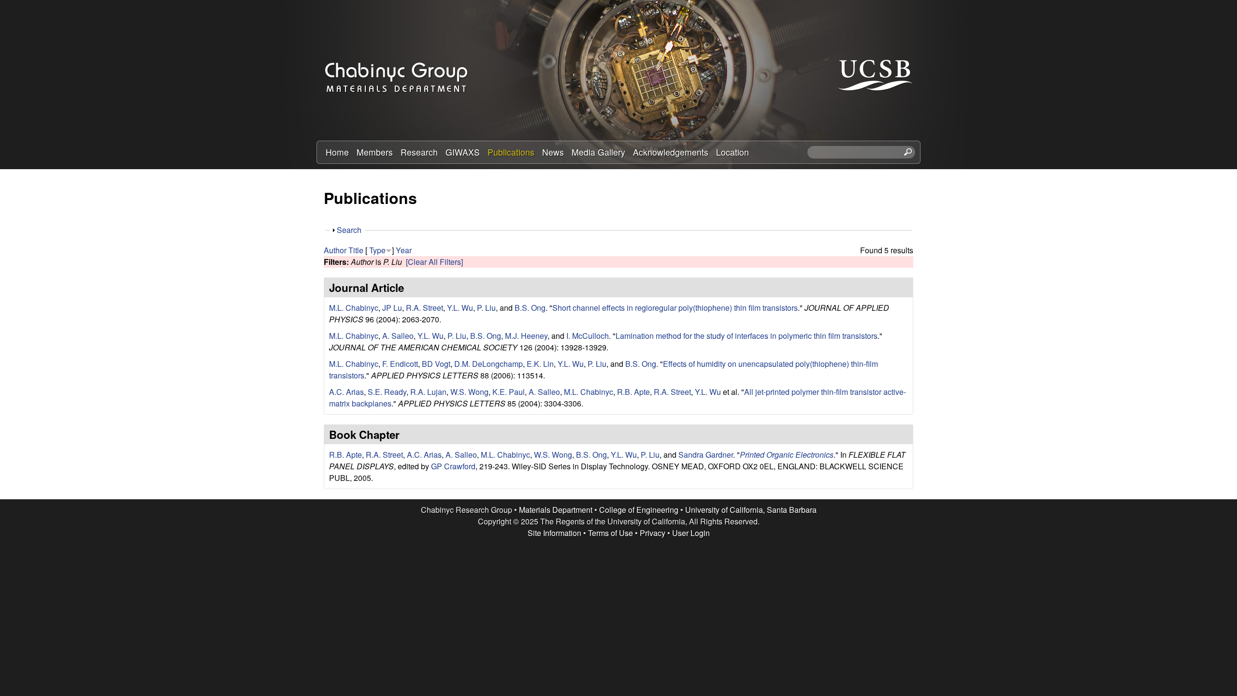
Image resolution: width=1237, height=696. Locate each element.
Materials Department (555, 509)
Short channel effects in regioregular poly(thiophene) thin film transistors (675, 307)
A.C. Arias (346, 391)
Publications (511, 152)
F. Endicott (400, 363)
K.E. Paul (508, 391)
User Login (691, 532)
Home (337, 152)
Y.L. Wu (460, 307)
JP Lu (392, 307)
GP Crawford (453, 466)
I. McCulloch (587, 335)
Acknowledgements (670, 152)
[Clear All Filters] (434, 261)
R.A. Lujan (428, 391)
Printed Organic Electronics (787, 454)
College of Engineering (638, 509)
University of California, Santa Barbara (751, 509)
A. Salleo (398, 335)
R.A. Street (424, 307)
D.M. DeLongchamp (488, 363)
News (553, 152)
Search (349, 229)
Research (419, 152)
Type (377, 250)
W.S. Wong (469, 391)
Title (355, 250)
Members (375, 152)
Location (732, 152)
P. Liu (486, 307)
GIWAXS (463, 152)
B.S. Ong (530, 307)
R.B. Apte (633, 391)
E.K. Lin (540, 363)
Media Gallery (598, 152)
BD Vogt (436, 363)
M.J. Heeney (526, 335)
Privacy (652, 532)
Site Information (554, 532)
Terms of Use (610, 532)
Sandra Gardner (705, 454)
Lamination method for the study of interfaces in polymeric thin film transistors (746, 335)
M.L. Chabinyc (353, 307)
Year (404, 250)
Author (335, 250)
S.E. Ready (387, 391)
